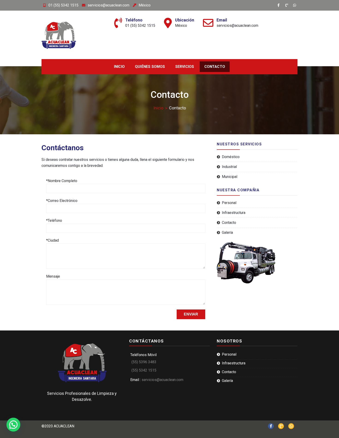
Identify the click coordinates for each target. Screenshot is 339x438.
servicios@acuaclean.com (108, 5)
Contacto (214, 66)
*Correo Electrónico (61, 200)
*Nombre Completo (61, 181)
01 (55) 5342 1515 (63, 5)
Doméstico (231, 157)
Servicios (184, 66)
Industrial (229, 167)
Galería (227, 232)
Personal (229, 203)
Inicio (119, 66)
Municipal (229, 176)
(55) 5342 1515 (143, 370)
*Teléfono (54, 220)
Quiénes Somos (150, 66)
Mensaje (53, 276)
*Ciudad (52, 240)
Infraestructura (233, 212)
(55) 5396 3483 (143, 362)
